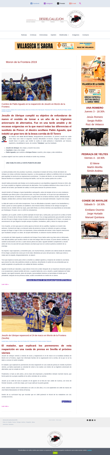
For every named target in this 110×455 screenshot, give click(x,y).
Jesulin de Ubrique (21, 109)
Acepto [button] (55, 452)
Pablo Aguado (41, 109)
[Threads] (90, 420)
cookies (89, 450)
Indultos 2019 (14, 109)
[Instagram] (92, 420)
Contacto (85, 35)
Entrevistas (44, 35)
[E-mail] (95, 420)
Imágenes (75, 35)
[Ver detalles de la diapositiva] (94, 137)
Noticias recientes (42, 341)
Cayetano (4, 109)
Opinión (53, 35)
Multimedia (63, 35)
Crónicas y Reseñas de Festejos (60, 109)
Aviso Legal (58, 420)
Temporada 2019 (48, 109)
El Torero (8, 109)
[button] (80, 3)
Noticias (24, 35)
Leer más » (5, 284)
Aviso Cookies (52, 420)
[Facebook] (87, 420)
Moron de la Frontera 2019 (32, 109)
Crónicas (33, 35)
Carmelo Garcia (5, 341)
